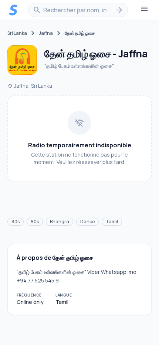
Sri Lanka (17, 33)
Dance (87, 221)
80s (15, 221)
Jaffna (46, 33)
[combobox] (78, 10)
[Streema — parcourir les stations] (13, 10)
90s (35, 221)
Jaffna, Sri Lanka (29, 85)
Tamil (112, 221)
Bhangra (59, 221)
